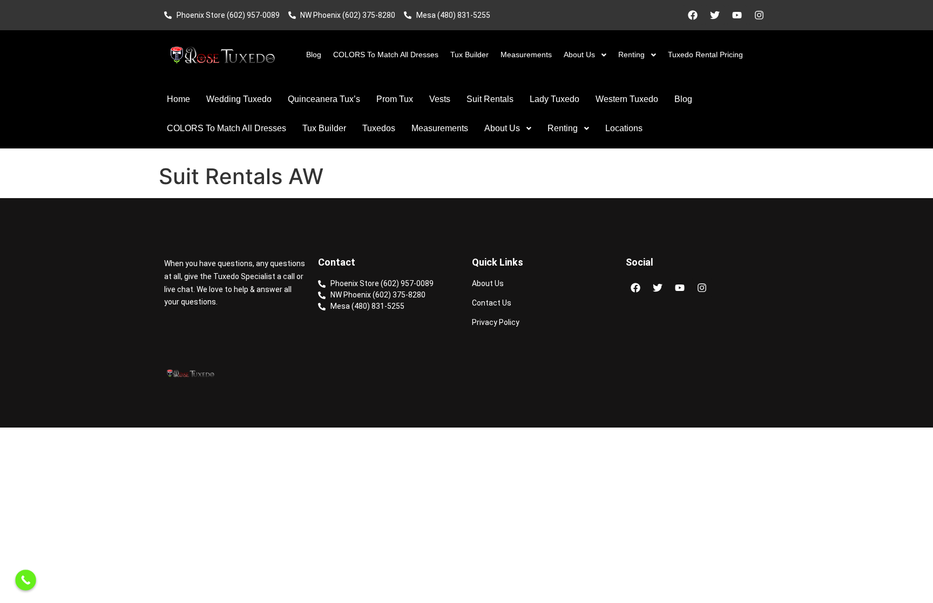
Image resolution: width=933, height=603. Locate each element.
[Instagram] (759, 15)
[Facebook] (692, 15)
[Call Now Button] (25, 580)
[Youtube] (737, 15)
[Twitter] (715, 15)
